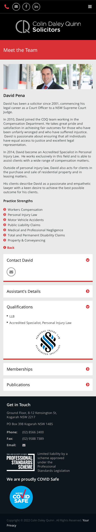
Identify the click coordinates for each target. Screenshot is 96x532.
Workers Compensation (25, 209)
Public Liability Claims (24, 225)
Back (11, 247)
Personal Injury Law (22, 215)
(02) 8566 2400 (33, 432)
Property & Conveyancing (26, 240)
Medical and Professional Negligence (35, 230)
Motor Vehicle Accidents (26, 220)
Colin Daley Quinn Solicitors (48, 26)
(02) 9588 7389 (33, 438)
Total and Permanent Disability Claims (36, 235)
